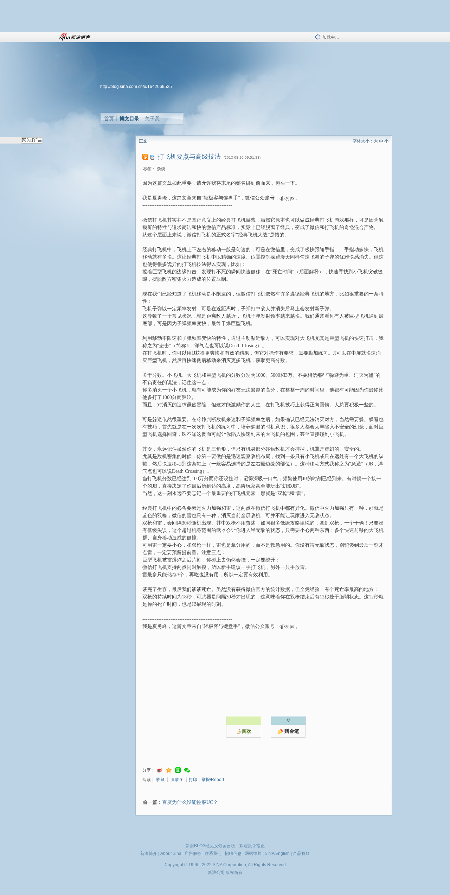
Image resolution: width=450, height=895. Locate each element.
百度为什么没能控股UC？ (190, 802)
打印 (193, 779)
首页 (109, 118)
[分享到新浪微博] (159, 770)
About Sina (170, 853)
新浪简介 (148, 853)
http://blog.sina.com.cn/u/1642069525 (136, 86)
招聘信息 (233, 853)
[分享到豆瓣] (178, 770)
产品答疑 (301, 853)
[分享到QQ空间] (169, 770)
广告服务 (193, 853)
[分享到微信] (187, 770)
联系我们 (213, 853)
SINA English (277, 853)
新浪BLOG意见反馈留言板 (210, 845)
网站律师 (253, 853)
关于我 (152, 118)
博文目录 (129, 118)
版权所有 (234, 872)
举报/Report (212, 779)
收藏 (160, 779)
